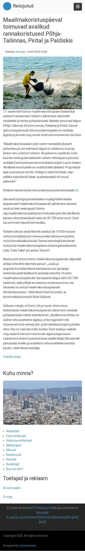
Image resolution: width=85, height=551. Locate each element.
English (73, 517)
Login (11, 517)
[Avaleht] (7, 6)
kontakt (42, 512)
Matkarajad (13, 445)
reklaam (33, 517)
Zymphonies (28, 545)
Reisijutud (23, 5)
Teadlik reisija (12, 356)
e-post (21, 517)
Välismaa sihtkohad (19, 440)
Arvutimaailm (12, 488)
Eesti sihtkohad (16, 436)
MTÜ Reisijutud (40, 508)
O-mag (7, 497)
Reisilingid (12, 464)
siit (76, 190)
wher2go (20, 51)
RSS (42, 522)
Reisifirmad (13, 454)
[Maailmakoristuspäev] (42, 82)
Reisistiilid (12, 431)
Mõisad (11, 450)
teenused (47, 517)
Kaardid (11, 459)
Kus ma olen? (15, 469)
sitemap (60, 517)
